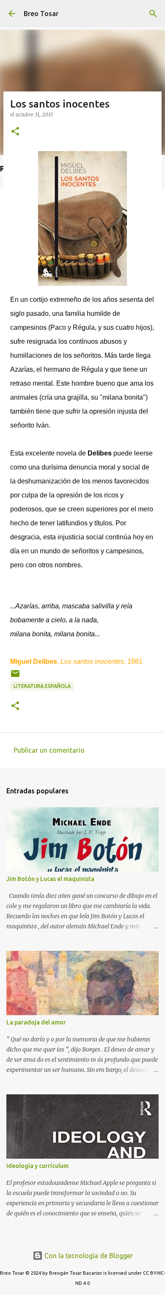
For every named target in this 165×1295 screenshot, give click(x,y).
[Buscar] (153, 13)
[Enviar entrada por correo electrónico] (15, 676)
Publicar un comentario (49, 750)
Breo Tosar (41, 13)
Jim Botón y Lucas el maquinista (50, 878)
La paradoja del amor (36, 1022)
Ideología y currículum (37, 1165)
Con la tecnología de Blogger (88, 1255)
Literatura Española (42, 686)
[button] (15, 132)
